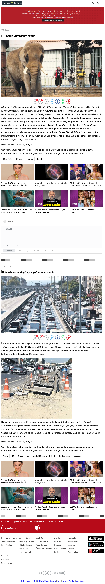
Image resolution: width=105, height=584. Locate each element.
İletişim (33, 581)
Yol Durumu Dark (8, 541)
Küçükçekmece (64, 456)
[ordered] (34, 250)
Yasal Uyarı (80, 581)
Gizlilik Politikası (43, 581)
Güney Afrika (7, 159)
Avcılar (5, 456)
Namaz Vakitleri (42, 541)
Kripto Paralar (60, 548)
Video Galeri (73, 541)
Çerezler (53, 581)
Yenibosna (77, 456)
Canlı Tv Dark (24, 538)
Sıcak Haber (73, 552)
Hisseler (57, 545)
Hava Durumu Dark (9, 538)
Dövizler (57, 541)
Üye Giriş (4, 556)
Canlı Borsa (40, 538)
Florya (20, 456)
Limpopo (19, 159)
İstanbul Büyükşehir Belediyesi (44, 456)
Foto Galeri (72, 538)
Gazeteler (72, 548)
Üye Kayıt (5, 559)
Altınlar (57, 538)
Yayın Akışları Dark (26, 541)
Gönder (9, 250)
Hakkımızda (25, 581)
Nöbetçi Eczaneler (26, 545)
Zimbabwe (40, 159)
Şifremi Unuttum (8, 563)
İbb (28, 456)
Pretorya (30, 159)
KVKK (59, 581)
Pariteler (58, 552)
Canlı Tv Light (6, 545)
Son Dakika (23, 548)
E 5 (13, 456)
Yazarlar (71, 545)
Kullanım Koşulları (68, 581)
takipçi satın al (25, 552)
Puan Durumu (41, 545)
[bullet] (38, 250)
